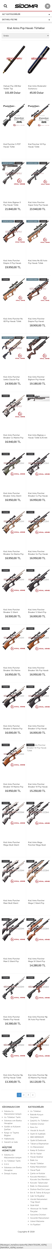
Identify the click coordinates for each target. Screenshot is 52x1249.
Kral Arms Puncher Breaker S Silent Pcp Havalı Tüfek (37, 612)
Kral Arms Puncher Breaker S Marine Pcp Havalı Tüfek (12, 729)
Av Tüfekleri (35, 1111)
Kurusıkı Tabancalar (39, 1182)
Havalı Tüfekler (37, 1163)
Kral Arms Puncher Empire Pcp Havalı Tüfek (36, 321)
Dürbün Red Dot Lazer (40, 1189)
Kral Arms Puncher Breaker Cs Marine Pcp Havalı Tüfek (13, 438)
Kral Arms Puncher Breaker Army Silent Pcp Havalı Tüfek (12, 496)
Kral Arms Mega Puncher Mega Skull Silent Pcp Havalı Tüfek (37, 846)
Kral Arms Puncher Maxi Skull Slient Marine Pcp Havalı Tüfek (11, 904)
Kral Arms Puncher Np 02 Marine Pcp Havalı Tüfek (38, 1078)
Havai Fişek (35, 1170)
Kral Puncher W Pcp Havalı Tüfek (37, 145)
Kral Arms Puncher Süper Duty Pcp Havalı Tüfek (38, 205)
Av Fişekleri (35, 1224)
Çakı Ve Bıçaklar (37, 1196)
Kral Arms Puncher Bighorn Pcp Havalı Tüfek (36, 379)
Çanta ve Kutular (37, 1173)
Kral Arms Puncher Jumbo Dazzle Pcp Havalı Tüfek (11, 379)
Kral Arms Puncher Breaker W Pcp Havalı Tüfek (38, 787)
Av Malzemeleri (37, 1147)
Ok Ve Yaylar (36, 1153)
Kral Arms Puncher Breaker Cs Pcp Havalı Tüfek (38, 496)
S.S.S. (6, 1164)
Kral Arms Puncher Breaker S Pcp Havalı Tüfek (37, 729)
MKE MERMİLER (37, 1137)
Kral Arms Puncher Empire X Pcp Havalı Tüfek (12, 263)
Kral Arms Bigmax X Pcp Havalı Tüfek (12, 203)
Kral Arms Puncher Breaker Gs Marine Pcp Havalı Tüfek (13, 554)
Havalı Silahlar (36, 1157)
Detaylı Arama (10, 1173)
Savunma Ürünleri (38, 1214)
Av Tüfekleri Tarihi (12, 1117)
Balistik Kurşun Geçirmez (36, 1116)
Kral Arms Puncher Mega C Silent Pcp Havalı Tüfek (36, 903)
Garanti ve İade (11, 1142)
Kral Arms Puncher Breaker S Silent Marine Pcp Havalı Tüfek (11, 613)
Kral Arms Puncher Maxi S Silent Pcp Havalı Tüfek (11, 961)
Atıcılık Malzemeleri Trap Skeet (38, 1200)
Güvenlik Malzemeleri (39, 1218)
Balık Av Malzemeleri (39, 1186)
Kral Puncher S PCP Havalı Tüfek (12, 145)
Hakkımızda (9, 1138)
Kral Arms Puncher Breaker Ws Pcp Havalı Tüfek (38, 670)
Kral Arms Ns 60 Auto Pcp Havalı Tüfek (37, 261)
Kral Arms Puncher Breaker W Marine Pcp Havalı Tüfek (13, 787)
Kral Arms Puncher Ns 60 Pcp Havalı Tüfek (13, 320)
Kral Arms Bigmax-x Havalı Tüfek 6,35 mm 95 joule (37, 438)
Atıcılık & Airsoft (37, 1130)
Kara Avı (34, 1127)
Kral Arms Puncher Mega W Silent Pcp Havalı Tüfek (36, 961)
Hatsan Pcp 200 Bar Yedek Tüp (12, 87)
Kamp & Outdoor (37, 1150)
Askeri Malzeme (37, 1221)
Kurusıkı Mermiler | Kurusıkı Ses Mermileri (40, 1178)
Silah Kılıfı (34, 1205)
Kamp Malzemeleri (38, 1167)
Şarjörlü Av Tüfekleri (39, 1120)
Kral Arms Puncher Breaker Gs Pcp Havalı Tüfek (38, 554)
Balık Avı (34, 1160)
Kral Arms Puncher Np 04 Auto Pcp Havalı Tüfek (38, 1019)
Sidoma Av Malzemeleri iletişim (12, 1112)
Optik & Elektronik (38, 1140)
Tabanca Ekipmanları (39, 1143)
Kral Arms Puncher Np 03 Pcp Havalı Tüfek (13, 1076)
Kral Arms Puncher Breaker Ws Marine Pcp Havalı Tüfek (11, 670)
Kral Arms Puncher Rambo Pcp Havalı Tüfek (11, 1019)
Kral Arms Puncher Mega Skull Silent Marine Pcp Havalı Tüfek (11, 846)
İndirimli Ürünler (37, 1124)
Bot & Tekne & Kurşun (40, 1192)
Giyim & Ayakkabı (37, 1134)
